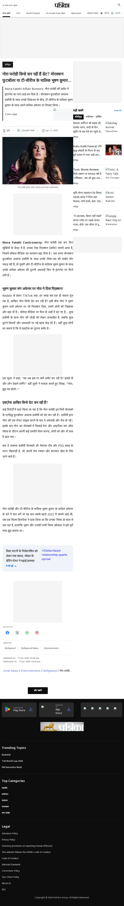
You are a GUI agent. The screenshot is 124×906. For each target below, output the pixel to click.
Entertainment (31, 671)
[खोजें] (119, 5)
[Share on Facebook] (7, 633)
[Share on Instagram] (37, 633)
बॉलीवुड (8, 64)
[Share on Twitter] (17, 633)
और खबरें (38, 690)
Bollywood (50, 671)
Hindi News (10, 671)
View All (118, 110)
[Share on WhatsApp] (27, 633)
